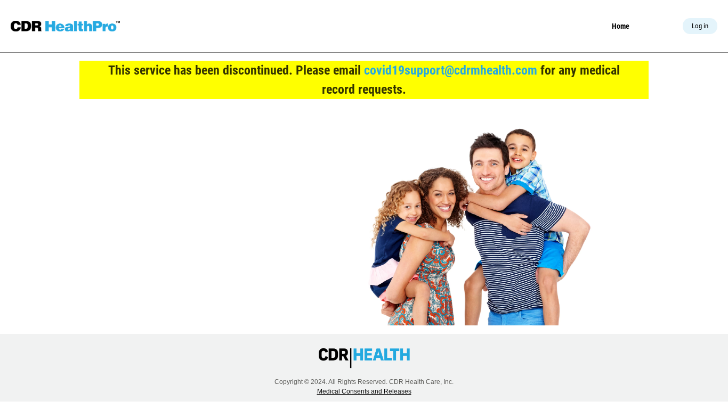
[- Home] (65, 26)
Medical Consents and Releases (364, 391)
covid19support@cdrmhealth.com (450, 70)
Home (620, 26)
